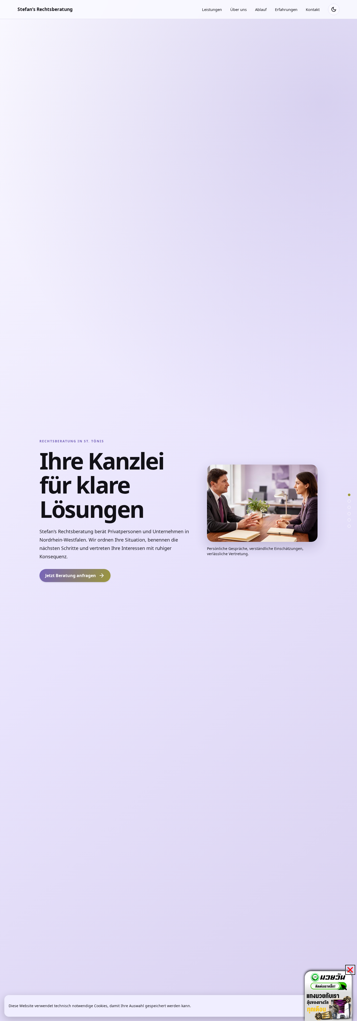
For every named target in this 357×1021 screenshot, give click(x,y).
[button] (350, 970)
